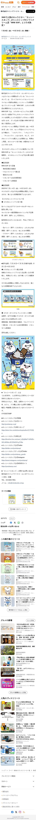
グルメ (14, 7)
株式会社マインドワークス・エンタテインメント (16, 36)
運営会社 (5, 791)
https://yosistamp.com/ (9, 466)
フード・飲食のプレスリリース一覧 (19, 770)
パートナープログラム (10, 795)
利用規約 (5, 799)
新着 (2, 7)
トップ (4, 770)
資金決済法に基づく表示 (10, 806)
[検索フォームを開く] (18, 2)
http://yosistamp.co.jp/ (9, 424)
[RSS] (24, 812)
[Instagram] (20, 812)
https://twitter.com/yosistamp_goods (14, 454)
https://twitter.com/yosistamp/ (11, 448)
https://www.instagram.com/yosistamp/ (14, 460)
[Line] (19, 523)
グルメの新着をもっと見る (18, 692)
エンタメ (8, 7)
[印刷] (22, 523)
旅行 (19, 7)
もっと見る (30, 620)
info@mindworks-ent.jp (16, 483)
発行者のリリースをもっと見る (18, 610)
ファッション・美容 (28, 7)
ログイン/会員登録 (28, 2)
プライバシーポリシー (10, 803)
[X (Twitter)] (15, 523)
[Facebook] (11, 523)
